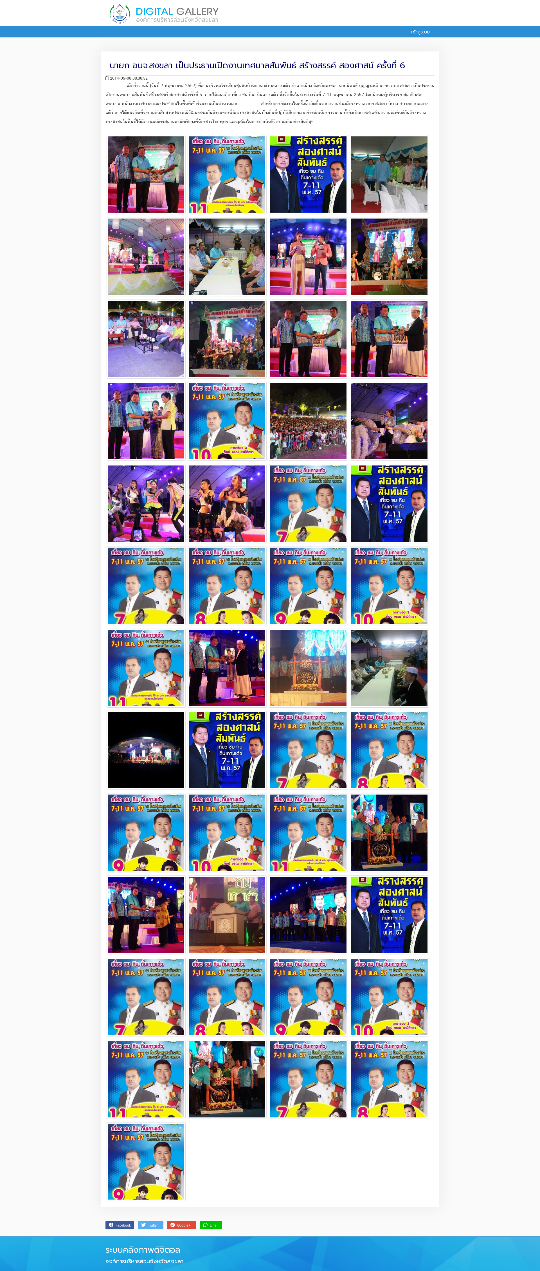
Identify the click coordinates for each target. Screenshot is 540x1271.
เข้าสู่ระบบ (420, 32)
